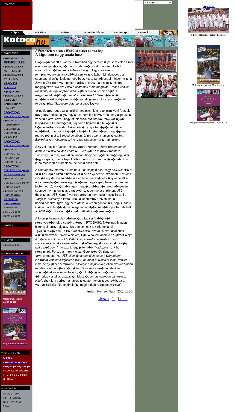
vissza (103, 299)
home (122, 299)
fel (113, 299)
